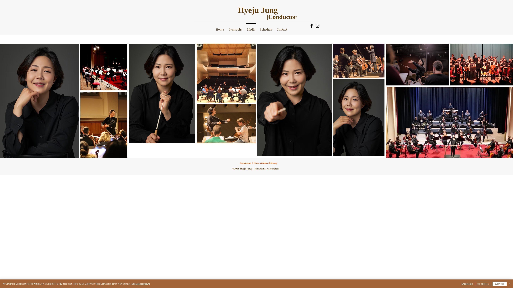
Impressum (245, 162)
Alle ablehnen (483, 283)
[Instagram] (317, 25)
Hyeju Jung (258, 10)
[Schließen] (509, 284)
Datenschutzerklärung (141, 283)
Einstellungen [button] (467, 283)
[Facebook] (311, 25)
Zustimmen (499, 283)
